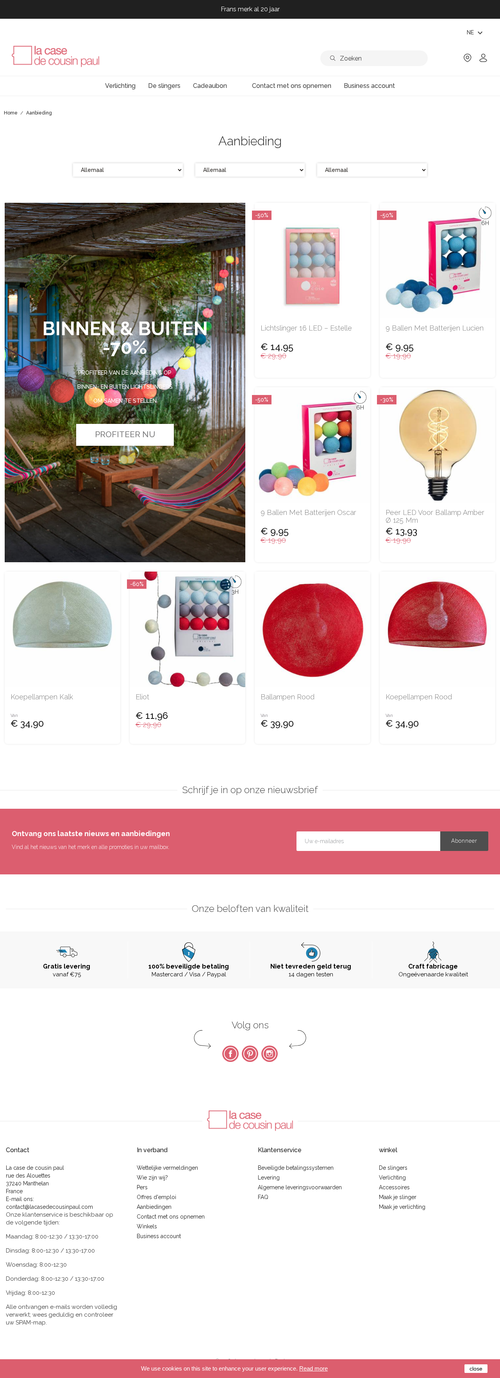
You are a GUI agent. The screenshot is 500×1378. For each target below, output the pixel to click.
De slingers (393, 1168)
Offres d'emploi (156, 1197)
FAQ (263, 1197)
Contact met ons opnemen (171, 1217)
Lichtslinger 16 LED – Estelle (306, 328)
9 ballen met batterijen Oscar (308, 513)
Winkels (147, 1226)
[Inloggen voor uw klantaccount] (483, 60)
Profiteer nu (125, 434)
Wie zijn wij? (152, 1177)
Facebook (230, 1054)
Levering (269, 1177)
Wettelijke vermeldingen (167, 1168)
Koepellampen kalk (42, 697)
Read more (313, 1368)
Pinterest (250, 1054)
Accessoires (394, 1187)
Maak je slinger (397, 1197)
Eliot (142, 697)
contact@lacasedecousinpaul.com (49, 1207)
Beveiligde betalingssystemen (296, 1168)
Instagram (269, 1054)
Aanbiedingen (154, 1207)
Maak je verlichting (402, 1207)
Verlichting (392, 1177)
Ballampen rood (287, 697)
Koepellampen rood (419, 697)
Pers (142, 1187)
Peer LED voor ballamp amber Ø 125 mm (435, 516)
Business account (159, 1236)
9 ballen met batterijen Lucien (435, 328)
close (476, 1368)
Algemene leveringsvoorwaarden (300, 1187)
